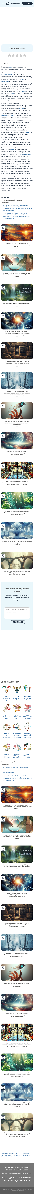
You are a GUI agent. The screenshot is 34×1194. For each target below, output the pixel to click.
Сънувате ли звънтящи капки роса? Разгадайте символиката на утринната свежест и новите (17, 512)
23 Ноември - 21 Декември (27, 735)
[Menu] (2, 3)
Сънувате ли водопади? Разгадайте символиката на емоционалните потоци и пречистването (17, 208)
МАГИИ (30, 1189)
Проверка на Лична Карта (22, 1155)
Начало (4, 1189)
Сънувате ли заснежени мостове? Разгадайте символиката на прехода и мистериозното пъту (17, 393)
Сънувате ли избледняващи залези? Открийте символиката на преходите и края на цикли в (17, 245)
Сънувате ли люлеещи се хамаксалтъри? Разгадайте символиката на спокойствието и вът (17, 274)
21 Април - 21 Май (17, 698)
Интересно (11, 1189)
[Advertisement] (17, 26)
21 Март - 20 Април (6, 698)
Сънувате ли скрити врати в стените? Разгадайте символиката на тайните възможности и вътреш (17, 363)
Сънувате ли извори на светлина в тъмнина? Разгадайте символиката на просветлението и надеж (17, 333)
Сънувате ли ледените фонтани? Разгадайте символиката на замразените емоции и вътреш (17, 542)
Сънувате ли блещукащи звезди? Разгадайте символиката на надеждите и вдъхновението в (17, 453)
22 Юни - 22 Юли (6, 716)
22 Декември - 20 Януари (7, 755)
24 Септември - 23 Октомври (7, 736)
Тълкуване (18, 622)
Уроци (21, 1191)
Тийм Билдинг (6, 1153)
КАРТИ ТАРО (14, 1191)
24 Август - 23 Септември (27, 716)
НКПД (10, 1155)
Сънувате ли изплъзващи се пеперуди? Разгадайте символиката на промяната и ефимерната (17, 423)
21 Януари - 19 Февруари (17, 755)
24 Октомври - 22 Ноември (17, 735)
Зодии (19, 1189)
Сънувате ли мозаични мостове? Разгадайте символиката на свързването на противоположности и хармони (17, 482)
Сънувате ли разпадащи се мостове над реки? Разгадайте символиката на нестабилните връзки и (17, 572)
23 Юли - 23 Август (17, 716)
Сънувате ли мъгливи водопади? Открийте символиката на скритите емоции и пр (17, 304)
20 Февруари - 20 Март (27, 755)
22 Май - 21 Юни (27, 698)
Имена (24, 1189)
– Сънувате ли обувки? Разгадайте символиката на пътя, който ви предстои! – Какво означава (17, 216)
